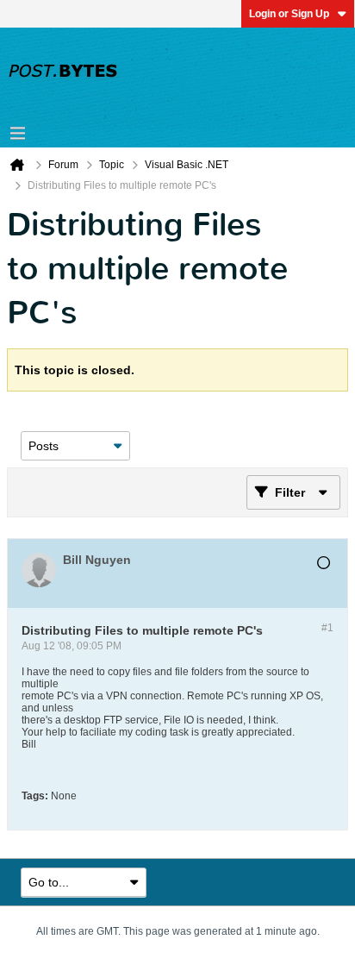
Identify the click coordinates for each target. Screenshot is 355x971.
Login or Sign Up (289, 14)
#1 (327, 628)
